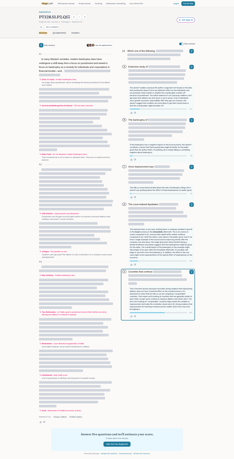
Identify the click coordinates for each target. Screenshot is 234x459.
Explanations (45, 12)
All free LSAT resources (141, 453)
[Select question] (79, 17)
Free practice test (125, 453)
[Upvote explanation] (40, 422)
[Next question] (85, 17)
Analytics (75, 33)
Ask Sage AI (187, 20)
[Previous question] (74, 17)
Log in (176, 3)
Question (43, 33)
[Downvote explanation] (44, 422)
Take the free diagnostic (117, 444)
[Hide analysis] (41, 45)
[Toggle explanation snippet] (191, 51)
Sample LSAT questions (109, 453)
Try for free (188, 3)
